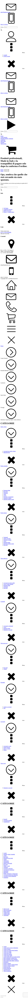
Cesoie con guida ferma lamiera (10, 950)
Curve (4, 495)
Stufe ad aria (6, 908)
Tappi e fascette (6, 538)
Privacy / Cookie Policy (8, 212)
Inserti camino (6, 911)
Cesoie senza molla (7, 955)
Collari (5, 855)
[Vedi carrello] (14, 149)
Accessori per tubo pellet (9, 583)
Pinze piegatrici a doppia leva (10, 958)
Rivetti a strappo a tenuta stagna (10, 964)
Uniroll (5, 669)
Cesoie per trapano (7, 954)
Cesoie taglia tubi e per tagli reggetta (11, 956)
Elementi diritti (6, 490)
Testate (5, 859)
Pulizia (5, 750)
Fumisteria (5, 877)
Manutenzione (6, 452)
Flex (4, 708)
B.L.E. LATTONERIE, (6, 232)
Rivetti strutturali (7, 968)
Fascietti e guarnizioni (8, 496)
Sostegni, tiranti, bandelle (9, 854)
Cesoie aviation (6, 949)
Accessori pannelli (7, 820)
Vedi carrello (3, 143)
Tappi (4, 494)
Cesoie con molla (7, 951)
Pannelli (5, 819)
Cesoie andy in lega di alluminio (10, 947)
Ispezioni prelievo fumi (8, 499)
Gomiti (5, 853)
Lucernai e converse (8, 868)
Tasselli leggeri (6, 969)
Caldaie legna (6, 912)
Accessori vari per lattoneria (9, 876)
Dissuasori (5, 872)
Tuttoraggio (6, 860)
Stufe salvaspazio (7, 910)
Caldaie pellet (6, 914)
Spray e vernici (6, 748)
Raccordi (5, 491)
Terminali (5, 493)
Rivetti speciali (6, 967)
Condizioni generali (7, 209)
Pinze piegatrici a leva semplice (10, 959)
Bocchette (5, 857)
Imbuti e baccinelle (7, 863)
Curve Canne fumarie (8, 584)
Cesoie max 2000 (7, 953)
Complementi (6, 821)
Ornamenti (5, 871)
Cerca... (2, 27)
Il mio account (6, 56)
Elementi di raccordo (8, 858)
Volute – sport (6, 866)
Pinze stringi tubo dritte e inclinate (11, 960)
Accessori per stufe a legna (9, 451)
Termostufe (6, 915)
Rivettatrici (5, 962)
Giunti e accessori (7, 707)
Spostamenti (6, 862)
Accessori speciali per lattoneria (10, 875)
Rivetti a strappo (7, 963)
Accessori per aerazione (8, 869)
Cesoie (5, 946)
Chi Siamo (5, 208)
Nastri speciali (6, 747)
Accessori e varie (7, 746)
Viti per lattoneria (7, 971)
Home (2, 169)
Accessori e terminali (8, 626)
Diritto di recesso (7, 210)
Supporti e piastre (7, 498)
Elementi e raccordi (7, 629)
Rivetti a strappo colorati (9, 965)
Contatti (5, 55)
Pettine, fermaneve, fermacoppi (10, 873)
